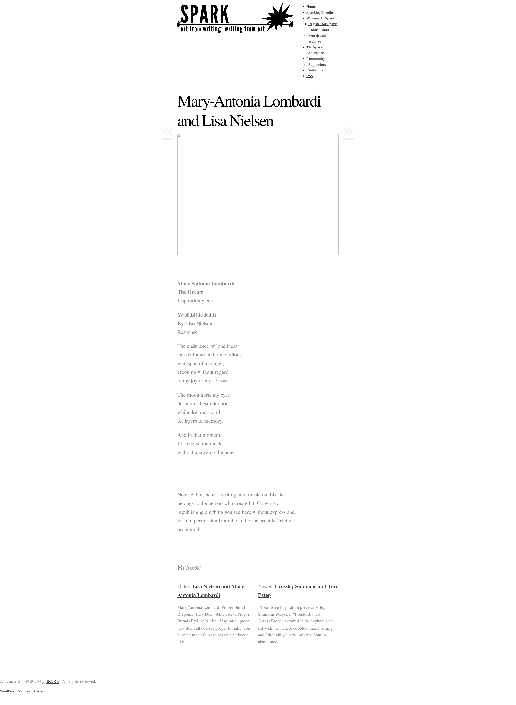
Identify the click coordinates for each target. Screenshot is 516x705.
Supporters (317, 64)
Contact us (314, 70)
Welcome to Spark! (321, 18)
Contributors (318, 29)
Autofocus (40, 691)
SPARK (52, 681)
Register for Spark (322, 23)
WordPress (8, 691)
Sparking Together (320, 12)
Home (311, 6)
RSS (309, 75)
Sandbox (24, 691)
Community (315, 58)
